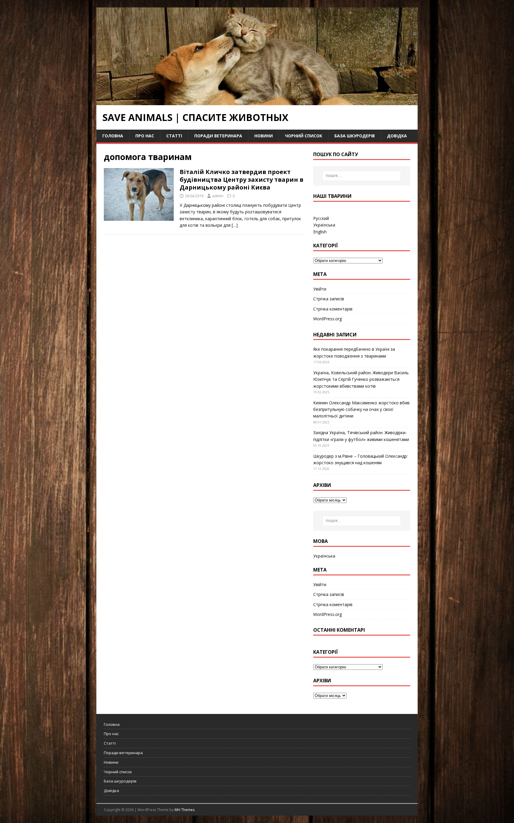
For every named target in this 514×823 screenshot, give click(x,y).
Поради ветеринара (218, 136)
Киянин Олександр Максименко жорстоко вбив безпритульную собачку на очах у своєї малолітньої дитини (361, 409)
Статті (174, 136)
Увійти (319, 289)
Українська (324, 225)
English (320, 232)
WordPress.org (327, 319)
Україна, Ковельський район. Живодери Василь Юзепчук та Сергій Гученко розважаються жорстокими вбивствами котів (361, 379)
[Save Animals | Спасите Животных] (257, 102)
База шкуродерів (354, 136)
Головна (112, 136)
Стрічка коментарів (332, 309)
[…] (235, 225)
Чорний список (303, 136)
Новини (263, 136)
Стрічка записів (328, 299)
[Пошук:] (361, 176)
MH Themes (185, 809)
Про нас (144, 136)
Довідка (397, 136)
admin (217, 195)
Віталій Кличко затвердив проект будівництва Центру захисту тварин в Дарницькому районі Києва (241, 179)
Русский (321, 218)
